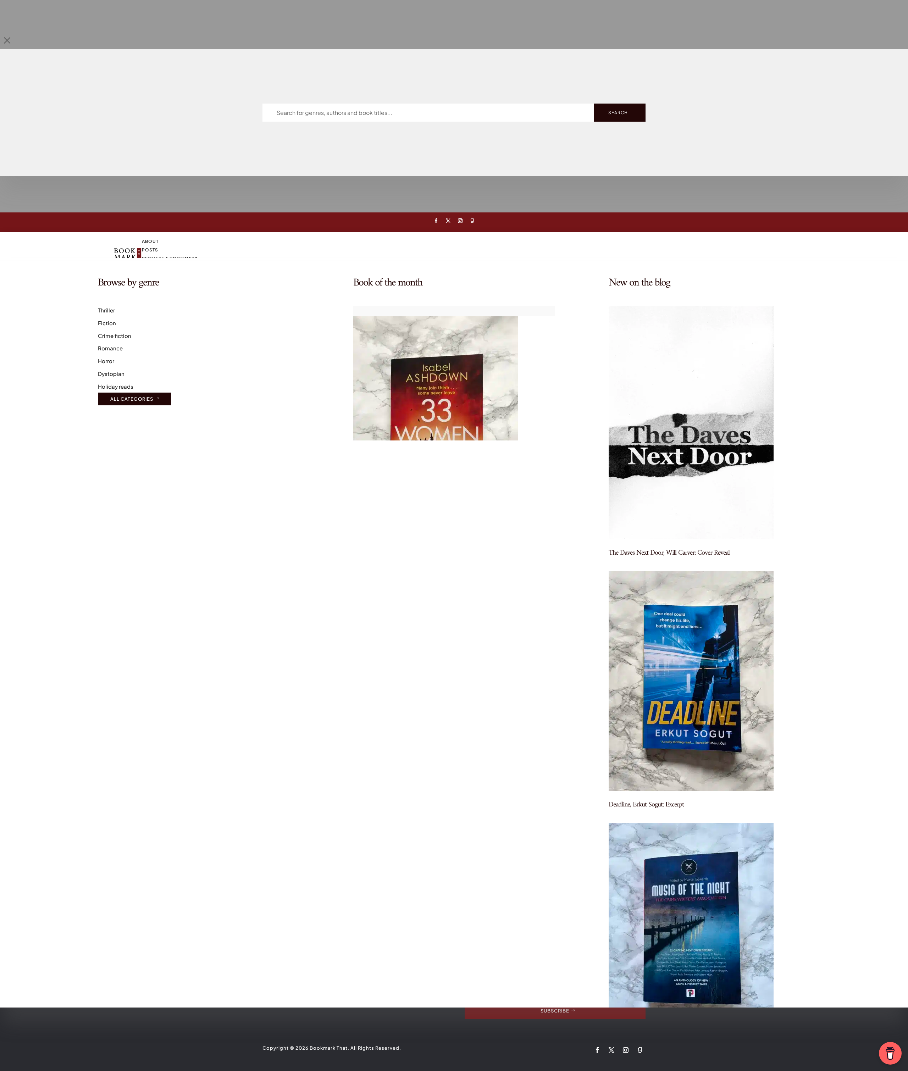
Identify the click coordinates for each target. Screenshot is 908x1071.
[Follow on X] (448, 221)
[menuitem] (468, 241)
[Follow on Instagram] (460, 221)
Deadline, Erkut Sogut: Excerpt (646, 805)
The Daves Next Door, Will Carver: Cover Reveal (669, 553)
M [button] (7, 40)
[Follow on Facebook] (436, 221)
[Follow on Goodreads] (472, 221)
